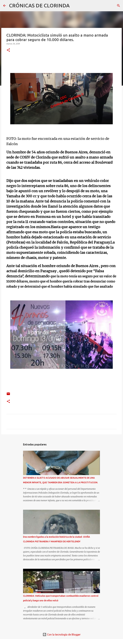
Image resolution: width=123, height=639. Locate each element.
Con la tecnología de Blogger (63, 634)
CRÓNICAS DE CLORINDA (39, 5)
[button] (8, 50)
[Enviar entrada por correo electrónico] (8, 395)
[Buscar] (74, 5)
